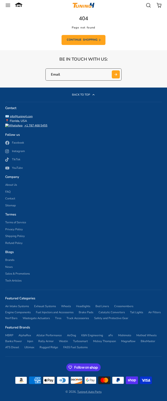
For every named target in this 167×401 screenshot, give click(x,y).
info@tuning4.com (21, 116)
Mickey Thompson (104, 341)
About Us (11, 185)
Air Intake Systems (17, 306)
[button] (18, 5)
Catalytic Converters (112, 312)
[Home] (83, 5)
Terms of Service (15, 222)
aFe (110, 335)
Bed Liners (102, 306)
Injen (30, 341)
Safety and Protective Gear (111, 318)
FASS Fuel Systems (75, 347)
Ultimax (29, 347)
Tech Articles (13, 281)
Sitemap (10, 205)
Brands (9, 260)
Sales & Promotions (17, 274)
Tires (58, 318)
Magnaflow (128, 341)
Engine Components (18, 312)
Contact (10, 198)
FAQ (8, 192)
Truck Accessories (78, 318)
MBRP (9, 335)
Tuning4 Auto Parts (89, 392)
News (9, 267)
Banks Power (13, 341)
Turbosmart (80, 341)
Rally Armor (46, 341)
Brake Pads (86, 312)
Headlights (83, 306)
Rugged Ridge (49, 347)
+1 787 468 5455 (35, 126)
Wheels (66, 306)
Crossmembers (123, 306)
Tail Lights (136, 312)
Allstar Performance (49, 335)
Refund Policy (14, 243)
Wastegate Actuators (36, 318)
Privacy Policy (14, 229)
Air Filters (154, 312)
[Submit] (116, 74)
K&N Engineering (92, 335)
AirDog (71, 335)
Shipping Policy (15, 236)
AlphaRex (24, 335)
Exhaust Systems (45, 306)
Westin (63, 341)
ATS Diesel (12, 347)
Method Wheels (146, 335)
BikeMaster (148, 341)
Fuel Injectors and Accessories (54, 312)
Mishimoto (124, 335)
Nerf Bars (11, 318)
